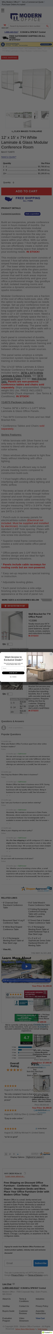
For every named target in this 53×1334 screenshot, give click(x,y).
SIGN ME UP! (13, 672)
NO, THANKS (13, 676)
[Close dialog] (51, 654)
